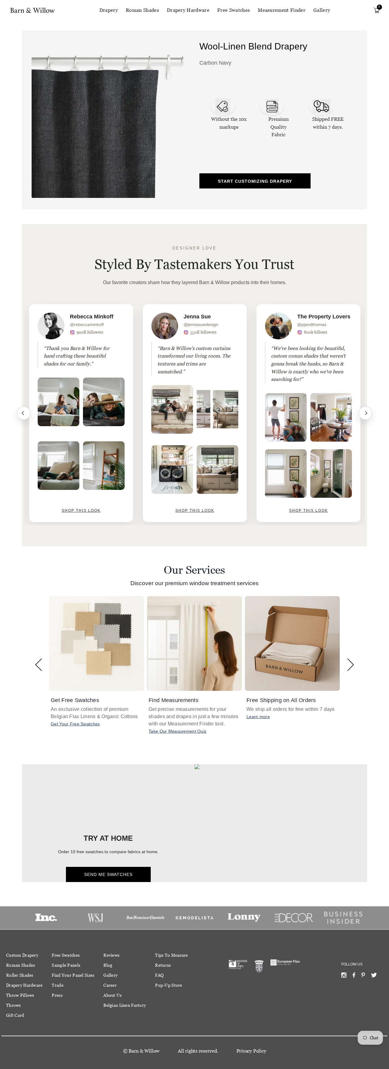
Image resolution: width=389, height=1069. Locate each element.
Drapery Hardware (188, 10)
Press (57, 995)
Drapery (108, 10)
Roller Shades (19, 975)
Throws (13, 1005)
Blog (107, 965)
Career (110, 985)
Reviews (111, 955)
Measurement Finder (281, 10)
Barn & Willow (144, 1051)
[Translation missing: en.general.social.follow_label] (343, 976)
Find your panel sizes (73, 975)
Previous (23, 413)
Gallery (321, 10)
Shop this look (81, 510)
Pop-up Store (168, 985)
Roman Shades (142, 10)
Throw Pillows (20, 995)
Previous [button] (38, 664)
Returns (163, 965)
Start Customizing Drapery (255, 181)
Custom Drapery (22, 955)
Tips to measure (171, 955)
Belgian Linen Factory (124, 1005)
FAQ (159, 975)
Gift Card (15, 1015)
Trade (57, 985)
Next (365, 413)
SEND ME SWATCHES (108, 874)
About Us (112, 995)
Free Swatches (233, 10)
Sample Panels (66, 965)
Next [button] (350, 664)
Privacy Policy (251, 1051)
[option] (81, 413)
